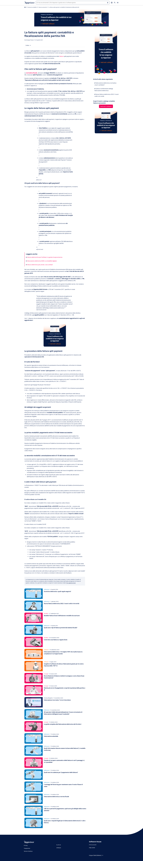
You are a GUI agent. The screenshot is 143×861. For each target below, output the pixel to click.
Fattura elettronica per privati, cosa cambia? (40, 264)
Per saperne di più (71, 583)
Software (58, 847)
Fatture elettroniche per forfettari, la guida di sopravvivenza (44, 257)
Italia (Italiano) (97, 855)
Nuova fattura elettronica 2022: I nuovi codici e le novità (106, 95)
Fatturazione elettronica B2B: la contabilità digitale (42, 261)
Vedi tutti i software (106, 106)
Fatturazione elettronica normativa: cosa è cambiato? (105, 84)
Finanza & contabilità (32, 7)
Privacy (26, 845)
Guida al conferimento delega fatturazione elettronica (103, 89)
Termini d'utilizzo (28, 851)
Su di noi (58, 845)
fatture (61, 56)
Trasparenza (27, 848)
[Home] (25, 7)
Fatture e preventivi (42, 7)
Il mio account (92, 844)
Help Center (92, 847)
